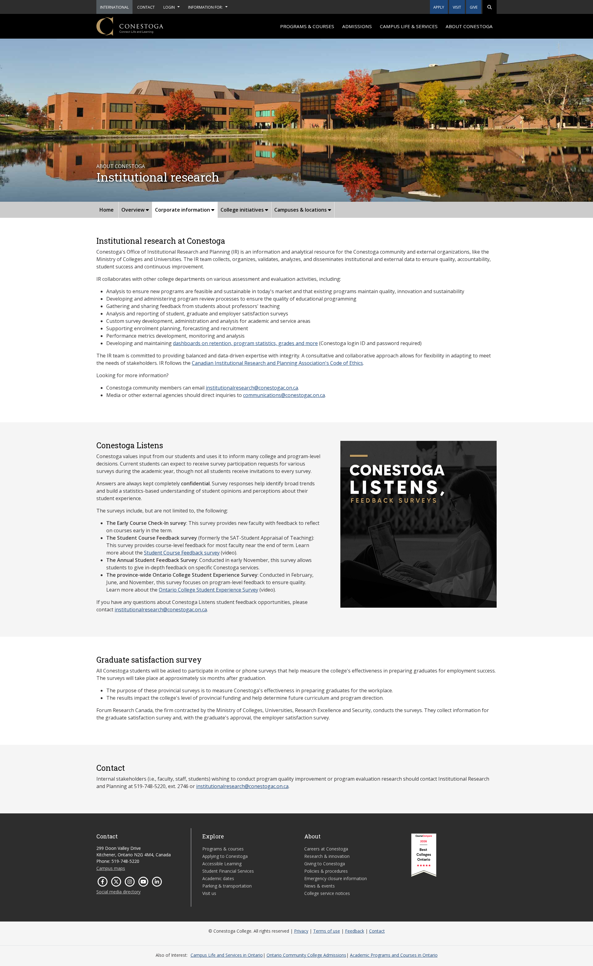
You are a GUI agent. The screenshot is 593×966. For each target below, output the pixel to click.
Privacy (301, 931)
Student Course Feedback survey (182, 552)
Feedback (354, 931)
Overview (133, 209)
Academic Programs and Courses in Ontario (394, 955)
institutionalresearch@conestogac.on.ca (252, 387)
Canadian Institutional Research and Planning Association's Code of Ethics (277, 363)
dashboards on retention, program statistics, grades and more (245, 343)
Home (106, 209)
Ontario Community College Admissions (306, 955)
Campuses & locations (301, 209)
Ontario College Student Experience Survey (208, 589)
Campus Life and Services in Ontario (227, 955)
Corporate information (183, 209)
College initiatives (243, 209)
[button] (489, 7)
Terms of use (326, 931)
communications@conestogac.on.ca (284, 395)
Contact (377, 931)
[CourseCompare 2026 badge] (423, 855)
